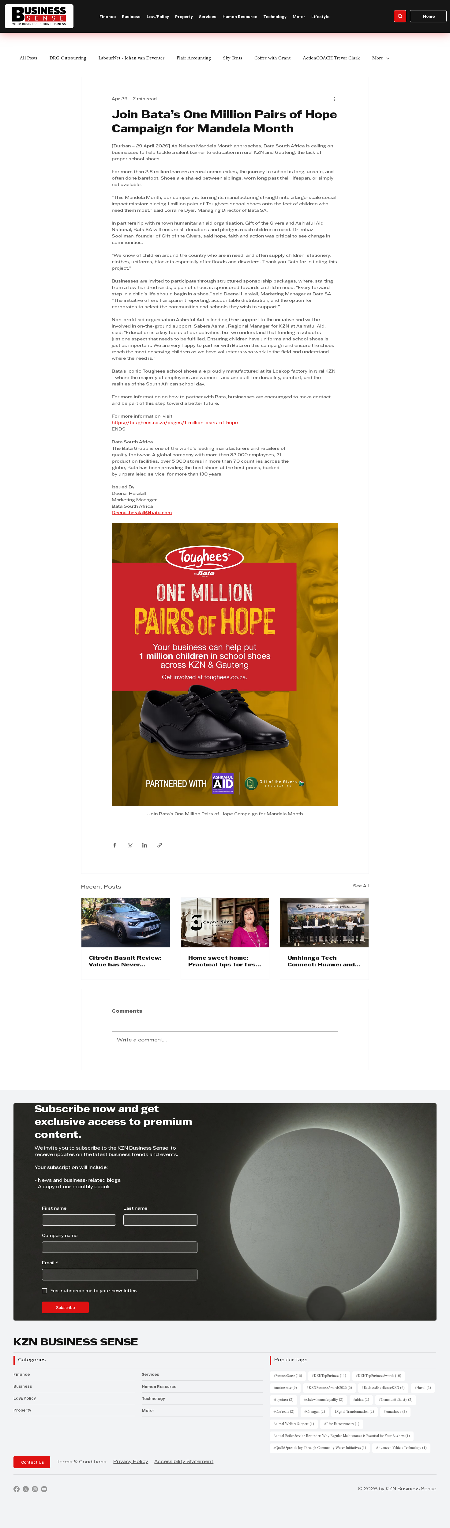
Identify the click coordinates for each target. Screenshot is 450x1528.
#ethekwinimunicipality (325, 1400)
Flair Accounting (194, 58)
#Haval (424, 1388)
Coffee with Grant (272, 58)
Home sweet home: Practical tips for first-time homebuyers (224, 962)
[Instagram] (35, 1489)
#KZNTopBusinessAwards (380, 1376)
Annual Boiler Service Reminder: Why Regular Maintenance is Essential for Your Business (343, 1436)
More (377, 58)
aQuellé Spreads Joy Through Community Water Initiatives (321, 1448)
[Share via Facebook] (115, 845)
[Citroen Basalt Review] (125, 922)
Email (50, 1263)
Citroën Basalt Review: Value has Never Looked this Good (125, 962)
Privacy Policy (130, 1462)
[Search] (400, 16)
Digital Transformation (356, 1412)
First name (54, 1209)
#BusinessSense (289, 1376)
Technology (153, 1398)
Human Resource (159, 1386)
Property (22, 1409)
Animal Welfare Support (295, 1424)
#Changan (316, 1412)
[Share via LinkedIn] (145, 845)
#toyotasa (285, 1400)
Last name (135, 1209)
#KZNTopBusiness (331, 1376)
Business (22, 1386)
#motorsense (287, 1388)
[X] (26, 1489)
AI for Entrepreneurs (343, 1424)
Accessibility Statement (183, 1462)
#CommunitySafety (397, 1400)
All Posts (28, 58)
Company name (59, 1236)
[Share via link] (160, 845)
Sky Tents (232, 58)
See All (361, 886)
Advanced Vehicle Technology (403, 1448)
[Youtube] (44, 1489)
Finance (21, 1374)
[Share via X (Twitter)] (130, 845)
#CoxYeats (285, 1412)
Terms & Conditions (81, 1462)
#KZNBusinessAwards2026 (331, 1388)
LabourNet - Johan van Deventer (131, 58)
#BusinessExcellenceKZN (385, 1388)
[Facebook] (16, 1489)
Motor (148, 1410)
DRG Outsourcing (68, 58)
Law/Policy (24, 1398)
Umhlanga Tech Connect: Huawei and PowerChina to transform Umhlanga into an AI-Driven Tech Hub (322, 962)
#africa (363, 1400)
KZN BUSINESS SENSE (75, 1342)
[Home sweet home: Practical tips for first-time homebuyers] (225, 922)
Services (150, 1374)
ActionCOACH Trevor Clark (331, 58)
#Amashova (397, 1412)
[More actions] (334, 99)
